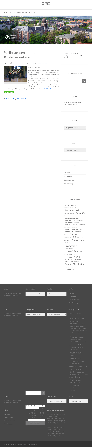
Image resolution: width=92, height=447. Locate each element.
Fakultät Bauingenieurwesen (72, 102)
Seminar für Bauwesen (73, 251)
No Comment (31, 63)
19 (32, 415)
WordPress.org (68, 184)
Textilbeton (79, 264)
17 (26, 415)
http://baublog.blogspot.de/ (56, 423)
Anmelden (67, 172)
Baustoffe (80, 213)
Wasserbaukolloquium (70, 272)
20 (35, 415)
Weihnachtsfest (21, 99)
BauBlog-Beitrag (49, 89)
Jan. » (32, 426)
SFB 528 (83, 366)
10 (26, 413)
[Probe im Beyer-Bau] (15, 74)
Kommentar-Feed (69, 180)
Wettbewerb (81, 272)
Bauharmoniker (43, 63)
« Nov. (27, 426)
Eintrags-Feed (68, 176)
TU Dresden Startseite (70, 104)
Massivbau (78, 239)
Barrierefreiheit (9, 12)
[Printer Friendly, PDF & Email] (9, 92)
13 (35, 413)
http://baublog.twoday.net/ (55, 436)
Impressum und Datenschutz (26, 12)
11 (29, 413)
